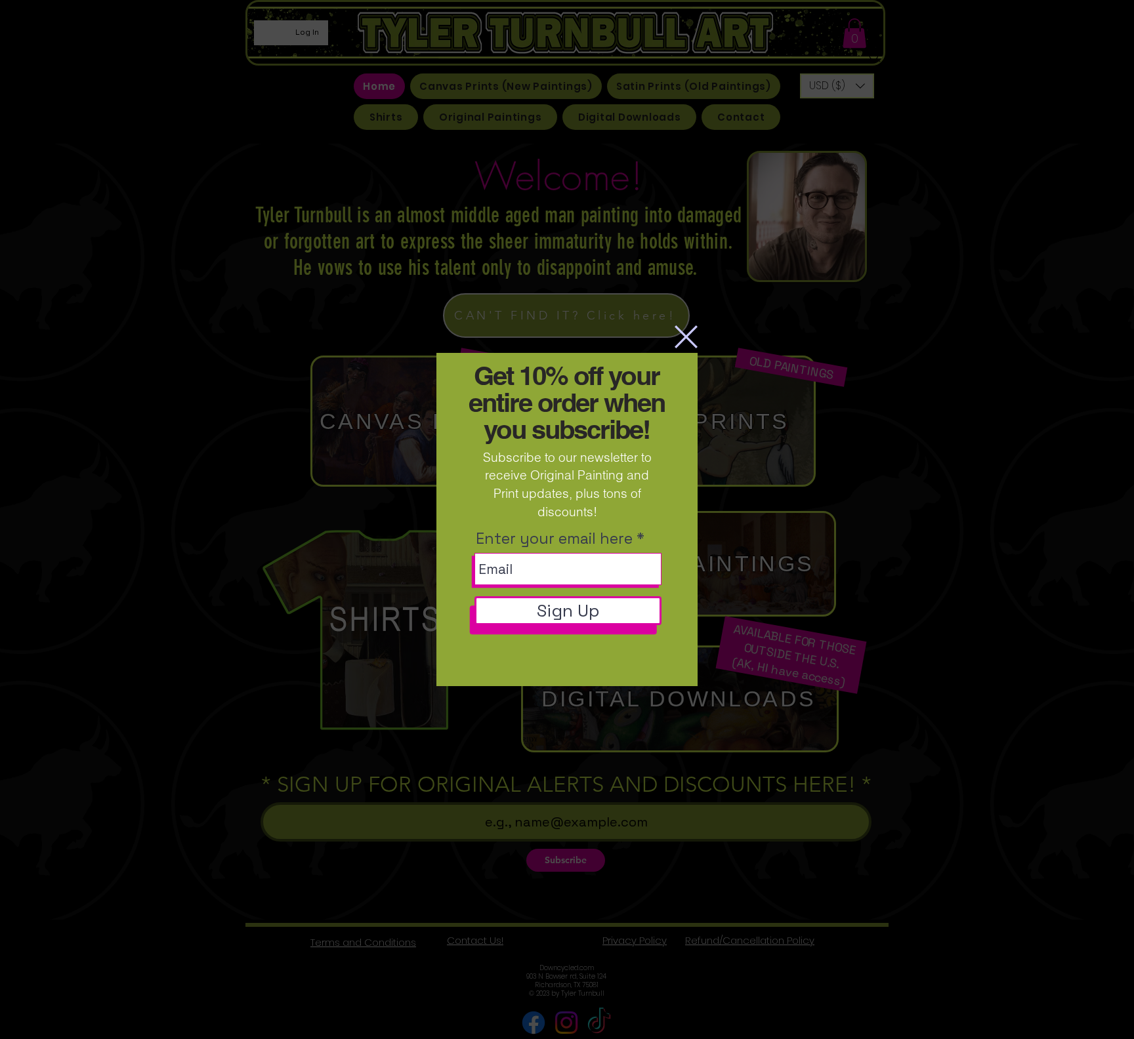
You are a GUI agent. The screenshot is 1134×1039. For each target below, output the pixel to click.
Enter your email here (554, 538)
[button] (686, 337)
